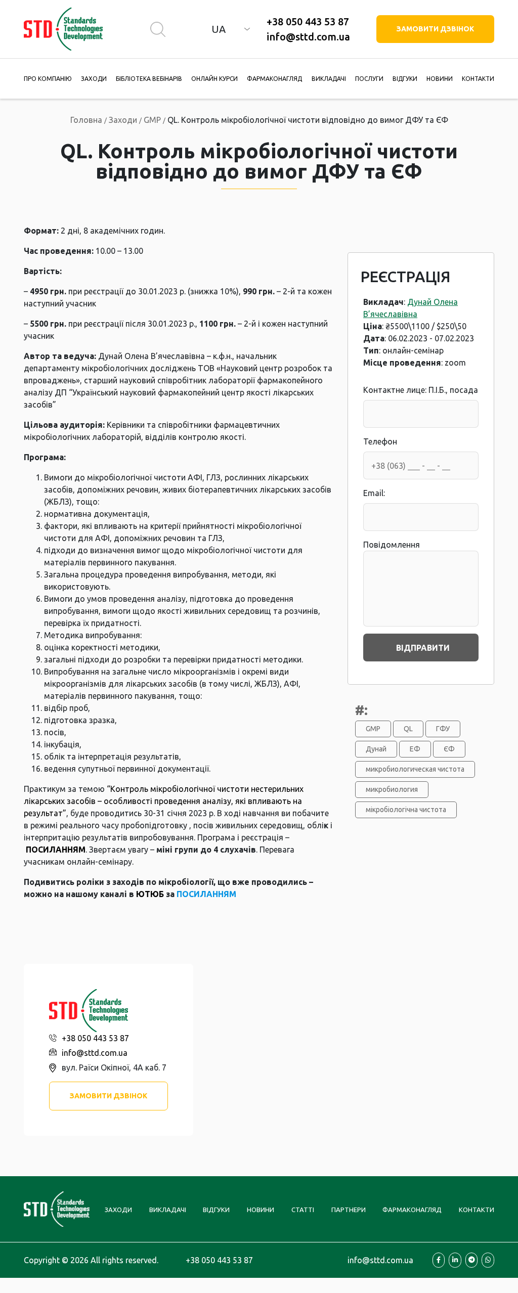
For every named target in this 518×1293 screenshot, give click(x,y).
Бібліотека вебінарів (149, 78)
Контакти (478, 78)
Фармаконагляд (274, 78)
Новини (439, 78)
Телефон (380, 441)
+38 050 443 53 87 (308, 21)
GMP (373, 729)
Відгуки (405, 78)
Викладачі (329, 78)
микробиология (392, 789)
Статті (302, 1209)
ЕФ (415, 749)
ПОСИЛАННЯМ (55, 849)
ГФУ (443, 729)
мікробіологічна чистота (406, 810)
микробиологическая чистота (415, 769)
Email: (374, 493)
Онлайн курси (214, 78)
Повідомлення (391, 544)
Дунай (376, 749)
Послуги (369, 78)
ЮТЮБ (150, 894)
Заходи (94, 78)
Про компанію (48, 78)
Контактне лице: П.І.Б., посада (420, 389)
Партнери (348, 1209)
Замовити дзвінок (435, 29)
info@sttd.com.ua (308, 36)
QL (408, 729)
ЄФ (449, 749)
